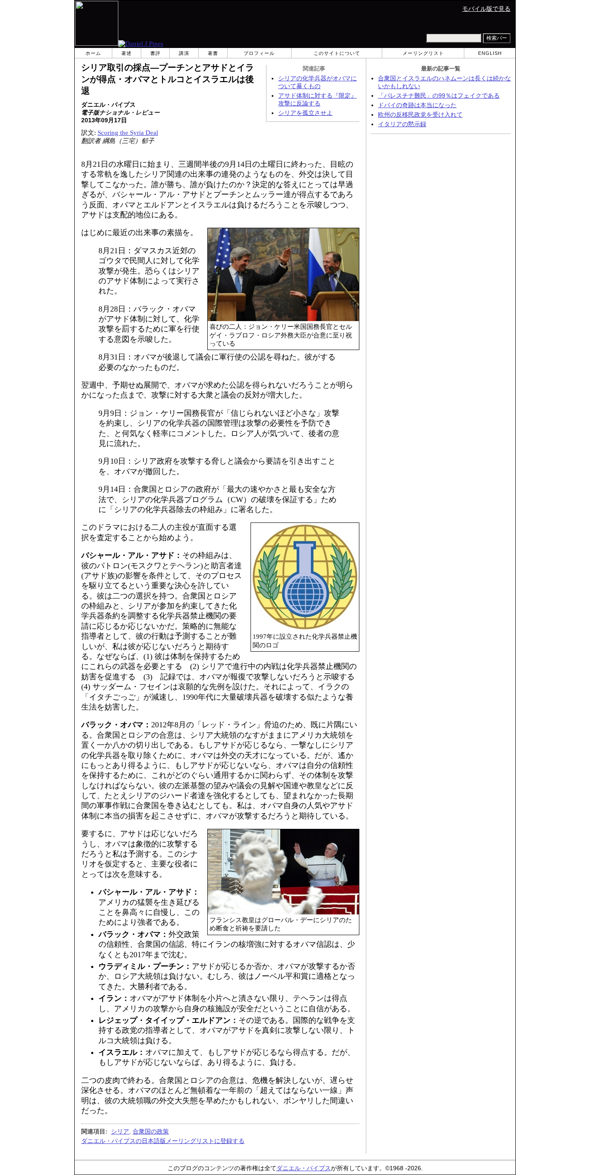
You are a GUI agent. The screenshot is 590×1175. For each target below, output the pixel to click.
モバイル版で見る (486, 9)
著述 (126, 53)
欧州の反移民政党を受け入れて (420, 114)
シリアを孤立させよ (305, 113)
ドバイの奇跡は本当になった (417, 105)
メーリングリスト (423, 53)
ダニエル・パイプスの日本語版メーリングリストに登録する (162, 1140)
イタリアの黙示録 (402, 124)
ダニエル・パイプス (303, 1168)
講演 (184, 53)
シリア (120, 1131)
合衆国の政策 (151, 1131)
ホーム (93, 53)
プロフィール (259, 53)
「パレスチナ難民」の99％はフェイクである (439, 95)
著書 (213, 53)
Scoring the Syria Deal (128, 132)
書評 (155, 53)
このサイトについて (337, 53)
